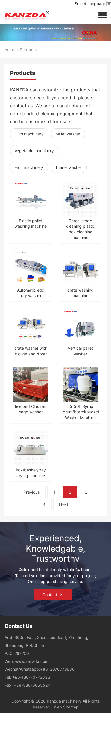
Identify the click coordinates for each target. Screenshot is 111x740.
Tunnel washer (68, 167)
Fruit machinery (29, 167)
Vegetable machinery (34, 150)
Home (9, 49)
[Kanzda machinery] (25, 15)
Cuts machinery (29, 133)
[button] (102, 15)
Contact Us (52, 594)
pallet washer (68, 133)
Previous (32, 492)
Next (63, 504)
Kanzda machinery (64, 701)
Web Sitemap (66, 707)
